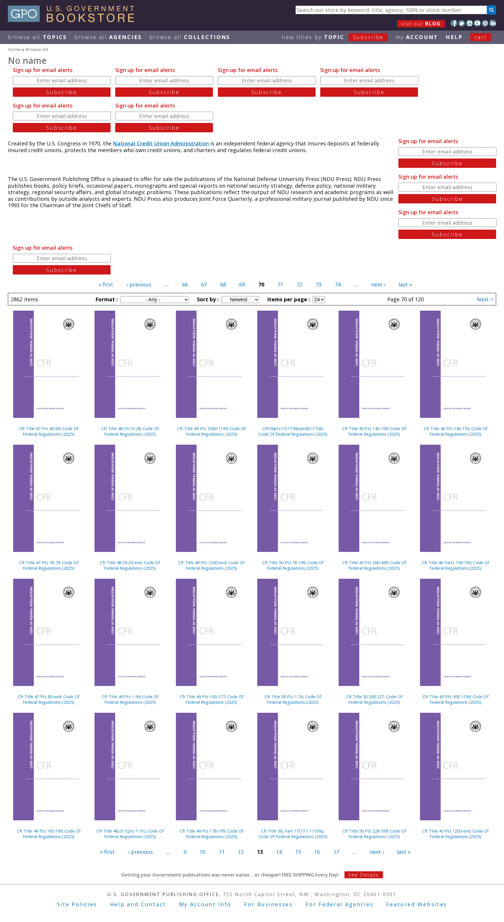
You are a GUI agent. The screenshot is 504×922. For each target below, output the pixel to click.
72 (299, 284)
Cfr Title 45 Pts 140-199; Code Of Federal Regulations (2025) (374, 431)
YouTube (477, 23)
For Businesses (268, 904)
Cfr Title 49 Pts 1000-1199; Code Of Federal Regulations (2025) (211, 431)
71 (280, 284)
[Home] (73, 20)
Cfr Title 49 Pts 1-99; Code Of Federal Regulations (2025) (130, 699)
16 (317, 851)
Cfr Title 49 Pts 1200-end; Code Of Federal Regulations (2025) (211, 565)
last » (405, 284)
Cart (481, 37)
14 (279, 851)
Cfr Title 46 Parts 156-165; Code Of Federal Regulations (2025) (455, 565)
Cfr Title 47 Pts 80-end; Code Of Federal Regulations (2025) (48, 699)
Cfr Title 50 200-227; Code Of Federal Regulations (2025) (374, 699)
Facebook (454, 23)
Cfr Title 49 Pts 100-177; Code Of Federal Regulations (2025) (211, 699)
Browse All (37, 37)
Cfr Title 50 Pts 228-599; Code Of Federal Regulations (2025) (374, 833)
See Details (363, 875)
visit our (421, 23)
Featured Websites (416, 904)
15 (298, 851)
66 (185, 284)
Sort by (207, 299)
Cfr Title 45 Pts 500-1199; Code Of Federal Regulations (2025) (456, 699)
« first (106, 284)
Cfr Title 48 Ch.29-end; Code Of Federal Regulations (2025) (130, 565)
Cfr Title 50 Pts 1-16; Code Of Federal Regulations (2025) (293, 699)
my (416, 37)
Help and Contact (138, 904)
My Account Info (205, 904)
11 (222, 851)
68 (223, 284)
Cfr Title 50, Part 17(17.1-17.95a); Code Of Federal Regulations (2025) (292, 833)
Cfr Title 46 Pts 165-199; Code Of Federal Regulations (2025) (48, 833)
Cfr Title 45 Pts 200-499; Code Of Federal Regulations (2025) (374, 565)
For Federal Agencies (339, 904)
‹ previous (139, 284)
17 (336, 851)
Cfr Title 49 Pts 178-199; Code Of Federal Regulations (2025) (211, 833)
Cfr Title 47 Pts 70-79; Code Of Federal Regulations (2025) (48, 565)
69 (242, 284)
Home (14, 49)
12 (241, 851)
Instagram (469, 23)
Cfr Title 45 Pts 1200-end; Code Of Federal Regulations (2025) (455, 833)
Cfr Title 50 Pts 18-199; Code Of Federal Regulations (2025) (292, 565)
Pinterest (485, 23)
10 (202, 851)
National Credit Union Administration (161, 143)
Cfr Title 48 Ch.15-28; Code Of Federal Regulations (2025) (130, 431)
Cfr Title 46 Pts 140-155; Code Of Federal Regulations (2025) (455, 431)
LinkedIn (492, 23)
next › (378, 284)
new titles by (333, 37)
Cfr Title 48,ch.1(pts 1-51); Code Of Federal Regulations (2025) (130, 833)
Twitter (462, 23)
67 (204, 284)
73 (318, 284)
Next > (485, 299)
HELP (454, 37)
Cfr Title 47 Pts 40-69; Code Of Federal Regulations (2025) (48, 431)
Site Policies (77, 904)
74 (338, 284)
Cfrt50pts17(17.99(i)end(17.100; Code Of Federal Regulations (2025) (292, 431)
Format (105, 299)
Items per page (288, 299)
